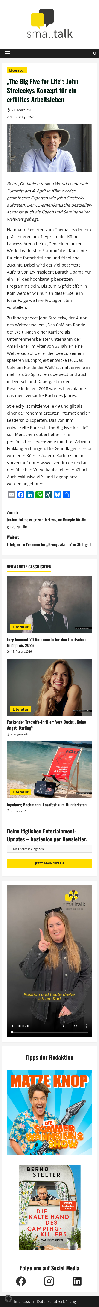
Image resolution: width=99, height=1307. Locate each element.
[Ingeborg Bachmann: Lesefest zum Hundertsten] (49, 769)
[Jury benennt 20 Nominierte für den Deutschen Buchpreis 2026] (49, 604)
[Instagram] (49, 1281)
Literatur (17, 70)
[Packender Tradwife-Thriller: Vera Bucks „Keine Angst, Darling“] (49, 687)
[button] (7, 53)
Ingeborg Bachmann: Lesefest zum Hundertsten (47, 805)
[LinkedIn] (77, 1281)
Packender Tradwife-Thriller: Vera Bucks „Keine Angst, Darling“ (46, 725)
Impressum (24, 1301)
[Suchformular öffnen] (95, 53)
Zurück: (46, 519)
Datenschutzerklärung (56, 1301)
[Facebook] (21, 1281)
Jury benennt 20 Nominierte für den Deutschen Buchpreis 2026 (46, 642)
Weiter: (49, 540)
